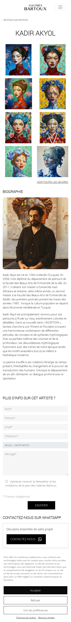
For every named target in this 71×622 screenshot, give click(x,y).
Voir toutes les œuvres (52, 182)
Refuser (35, 600)
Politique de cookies (26, 617)
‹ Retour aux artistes (15, 20)
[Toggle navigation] (60, 7)
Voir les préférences (35, 610)
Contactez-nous (23, 539)
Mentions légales (46, 617)
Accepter (35, 590)
